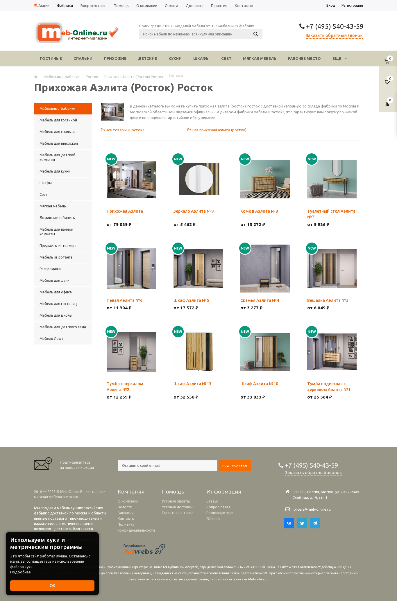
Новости (125, 507)
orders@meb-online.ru (312, 509)
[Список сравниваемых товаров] (388, 106)
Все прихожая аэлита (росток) (219, 130)
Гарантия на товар (178, 513)
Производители (219, 513)
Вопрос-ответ (218, 507)
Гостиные (51, 58)
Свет (226, 58)
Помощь (173, 491)
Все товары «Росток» (124, 130)
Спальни (83, 58)
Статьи (212, 501)
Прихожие (115, 58)
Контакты (126, 519)
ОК (52, 585)
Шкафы (201, 58)
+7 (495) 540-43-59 (334, 26)
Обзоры (213, 519)
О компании (128, 501)
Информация (223, 491)
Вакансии (126, 513)
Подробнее (20, 572)
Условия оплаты (176, 501)
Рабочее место (304, 58)
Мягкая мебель (259, 58)
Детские (147, 58)
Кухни (175, 58)
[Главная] (35, 77)
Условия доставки (177, 507)
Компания (131, 491)
